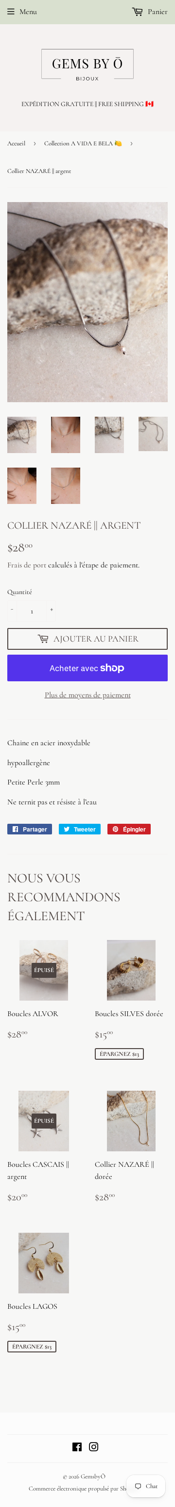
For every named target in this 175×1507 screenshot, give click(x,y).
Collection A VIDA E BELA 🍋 (83, 143)
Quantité (19, 592)
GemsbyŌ (93, 1476)
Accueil (16, 143)
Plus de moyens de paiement (88, 695)
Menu (28, 11)
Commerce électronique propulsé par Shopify (84, 1488)
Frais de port (26, 565)
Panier (157, 11)
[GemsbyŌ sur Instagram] (94, 1448)
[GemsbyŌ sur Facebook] (77, 1448)
